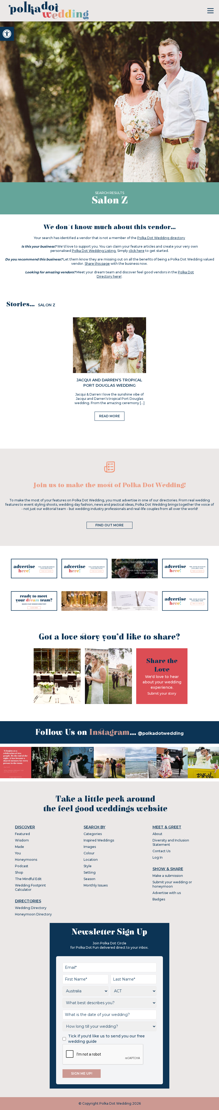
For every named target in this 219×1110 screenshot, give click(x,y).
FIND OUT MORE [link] (109, 525)
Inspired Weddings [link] (99, 840)
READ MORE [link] (109, 416)
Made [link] (19, 847)
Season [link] (89, 879)
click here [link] (136, 251)
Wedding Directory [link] (30, 908)
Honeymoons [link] (26, 860)
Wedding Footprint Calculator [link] (30, 887)
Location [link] (91, 860)
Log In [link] (157, 857)
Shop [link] (19, 872)
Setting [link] (90, 872)
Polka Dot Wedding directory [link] (161, 238)
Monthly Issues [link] (96, 885)
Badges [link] (158, 899)
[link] (7, 34)
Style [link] (88, 866)
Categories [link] (93, 834)
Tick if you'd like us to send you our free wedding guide (106, 1039)
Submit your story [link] (161, 693)
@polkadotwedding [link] (161, 733)
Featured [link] (22, 834)
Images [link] (90, 847)
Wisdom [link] (22, 840)
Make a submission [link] (167, 876)
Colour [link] (89, 853)
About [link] (157, 834)
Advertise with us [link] (166, 893)
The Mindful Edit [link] (28, 879)
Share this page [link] (97, 264)
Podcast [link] (21, 866)
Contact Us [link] (161, 851)
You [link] (18, 853)
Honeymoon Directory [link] (33, 914)
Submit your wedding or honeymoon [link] (172, 884)
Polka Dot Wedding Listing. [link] (94, 251)
